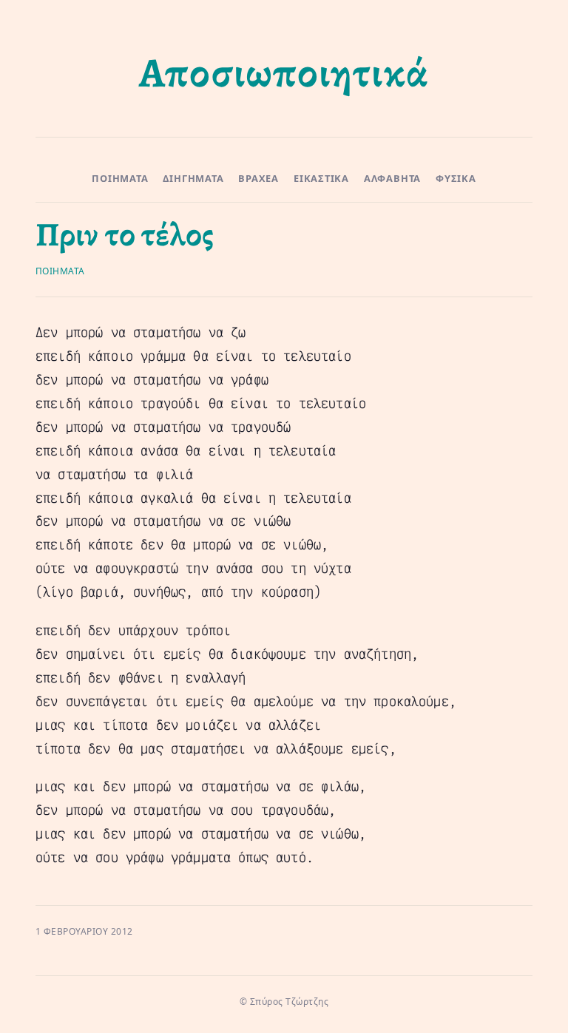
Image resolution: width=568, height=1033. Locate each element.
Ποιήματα (120, 178)
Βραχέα (258, 178)
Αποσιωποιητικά (284, 72)
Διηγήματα (193, 178)
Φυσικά (456, 178)
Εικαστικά (321, 178)
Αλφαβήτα (392, 178)
